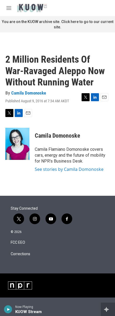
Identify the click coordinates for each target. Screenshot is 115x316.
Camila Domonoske (28, 93)
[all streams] (108, 309)
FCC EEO (18, 242)
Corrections (20, 254)
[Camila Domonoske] (17, 144)
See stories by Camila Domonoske (69, 169)
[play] (8, 309)
